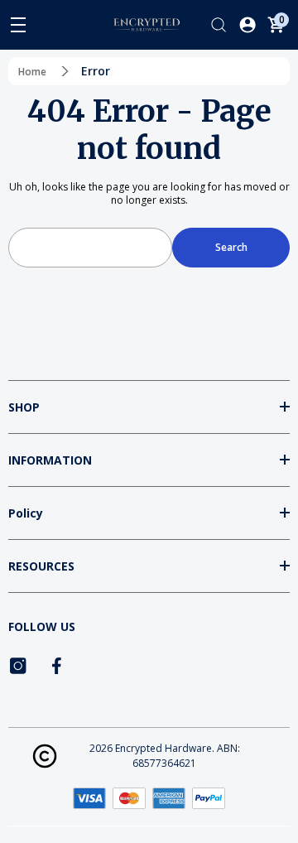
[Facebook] (58, 666)
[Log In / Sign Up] (247, 25)
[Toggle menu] (18, 25)
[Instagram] (18, 666)
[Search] (218, 25)
